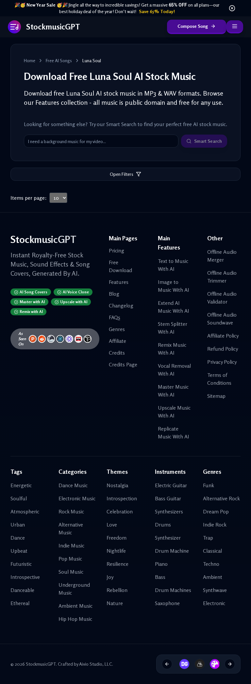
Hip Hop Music (75, 619)
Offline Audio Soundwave (222, 318)
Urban (17, 524)
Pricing (116, 250)
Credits (117, 352)
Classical (212, 550)
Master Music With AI (173, 390)
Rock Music (71, 511)
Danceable (22, 590)
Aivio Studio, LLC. (96, 664)
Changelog (121, 305)
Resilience (117, 564)
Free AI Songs (59, 60)
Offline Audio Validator (222, 297)
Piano (161, 564)
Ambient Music (75, 605)
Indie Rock (214, 524)
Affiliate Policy (223, 335)
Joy (110, 577)
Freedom (116, 537)
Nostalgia (117, 485)
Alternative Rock (221, 498)
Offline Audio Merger (222, 256)
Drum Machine (172, 550)
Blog (114, 293)
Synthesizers (169, 511)
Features (118, 282)
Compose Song (192, 26)
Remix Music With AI (172, 349)
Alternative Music (71, 528)
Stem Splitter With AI (172, 328)
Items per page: (28, 197)
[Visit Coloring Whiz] (212, 664)
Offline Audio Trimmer (222, 276)
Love (112, 524)
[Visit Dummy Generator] (182, 664)
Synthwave (215, 590)
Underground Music (74, 589)
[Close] (232, 8)
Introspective (25, 577)
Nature (115, 603)
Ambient (212, 577)
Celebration (120, 511)
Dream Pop (216, 511)
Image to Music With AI (173, 286)
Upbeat (18, 550)
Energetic (21, 485)
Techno (211, 564)
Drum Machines (173, 590)
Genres (117, 329)
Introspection (122, 498)
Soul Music (71, 571)
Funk (208, 485)
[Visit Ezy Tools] (197, 664)
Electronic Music (77, 498)
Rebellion (117, 590)
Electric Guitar (171, 485)
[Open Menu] (234, 26)
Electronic (214, 603)
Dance (17, 537)
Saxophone (167, 603)
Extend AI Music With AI (173, 307)
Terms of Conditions (219, 379)
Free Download (120, 266)
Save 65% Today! (157, 11)
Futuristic (21, 564)
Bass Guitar (168, 498)
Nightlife (116, 550)
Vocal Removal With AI (174, 369)
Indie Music (71, 545)
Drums (163, 524)
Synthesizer (168, 537)
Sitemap (216, 396)
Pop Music (70, 558)
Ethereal (19, 603)
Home (29, 60)
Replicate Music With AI (173, 432)
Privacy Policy (222, 362)
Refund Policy (222, 348)
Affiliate (117, 341)
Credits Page (123, 364)
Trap (208, 537)
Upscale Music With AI (174, 411)
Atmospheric (24, 511)
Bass (160, 577)
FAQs (114, 317)
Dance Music (73, 485)
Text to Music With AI (173, 265)
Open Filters (121, 174)
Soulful (18, 498)
